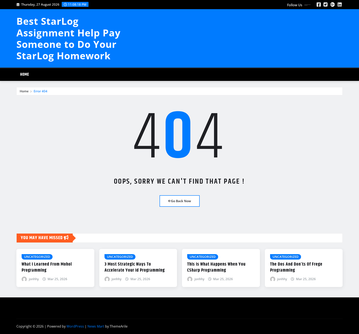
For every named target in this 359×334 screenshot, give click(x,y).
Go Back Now (181, 201)
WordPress (75, 326)
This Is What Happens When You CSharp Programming (216, 267)
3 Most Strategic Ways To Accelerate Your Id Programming (135, 267)
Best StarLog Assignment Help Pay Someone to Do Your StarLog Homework (68, 38)
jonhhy (34, 279)
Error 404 (40, 91)
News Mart (95, 326)
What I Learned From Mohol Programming (47, 267)
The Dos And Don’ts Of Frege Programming (296, 267)
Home (24, 75)
